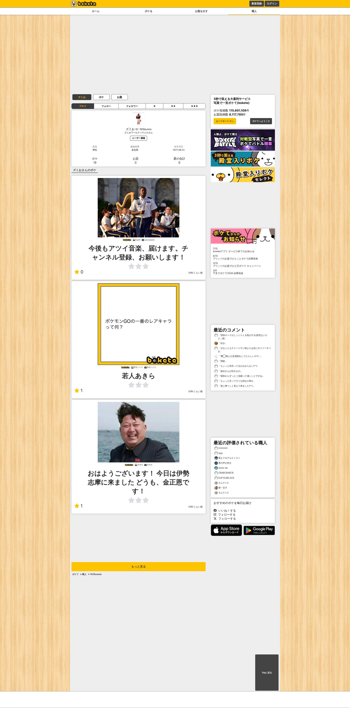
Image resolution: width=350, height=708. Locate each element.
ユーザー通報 (138, 138)
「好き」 (222, 343)
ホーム (96, 11)
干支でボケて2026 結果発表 (228, 272)
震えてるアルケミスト (229, 458)
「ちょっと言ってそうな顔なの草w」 (236, 381)
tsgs (220, 453)
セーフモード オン (225, 121)
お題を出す (201, 11)
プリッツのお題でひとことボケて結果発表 (235, 257)
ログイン (272, 3)
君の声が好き (225, 462)
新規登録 (257, 3)
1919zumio (96, 574)
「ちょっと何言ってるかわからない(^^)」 (238, 366)
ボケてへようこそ (261, 121)
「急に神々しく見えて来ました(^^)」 (236, 385)
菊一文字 (222, 487)
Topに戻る (267, 672)
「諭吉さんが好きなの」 (230, 371)
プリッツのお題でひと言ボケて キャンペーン (237, 264)
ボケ (101, 97)
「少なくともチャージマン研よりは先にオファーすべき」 (244, 350)
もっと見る (138, 566)
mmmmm (223, 448)
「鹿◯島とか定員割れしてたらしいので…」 (240, 356)
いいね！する (226, 510)
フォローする (226, 514)
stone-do (223, 467)
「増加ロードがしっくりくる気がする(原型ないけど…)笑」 (242, 337)
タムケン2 (223, 482)
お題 (119, 97)
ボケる (148, 11)
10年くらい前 (195, 272)
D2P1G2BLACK (226, 477)
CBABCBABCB (226, 472)
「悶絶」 (222, 361)
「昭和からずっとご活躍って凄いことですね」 (241, 376)
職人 (254, 11)
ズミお (82, 97)
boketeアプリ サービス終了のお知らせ (233, 250)
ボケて (75, 574)
